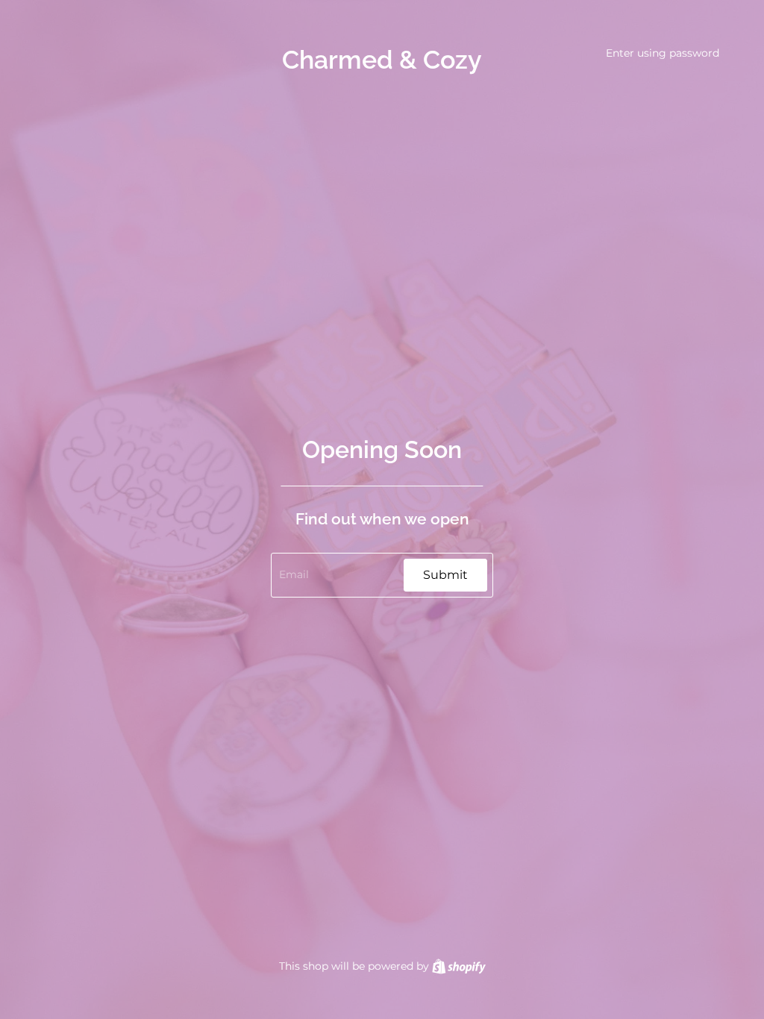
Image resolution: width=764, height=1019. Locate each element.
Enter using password (662, 53)
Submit (445, 575)
